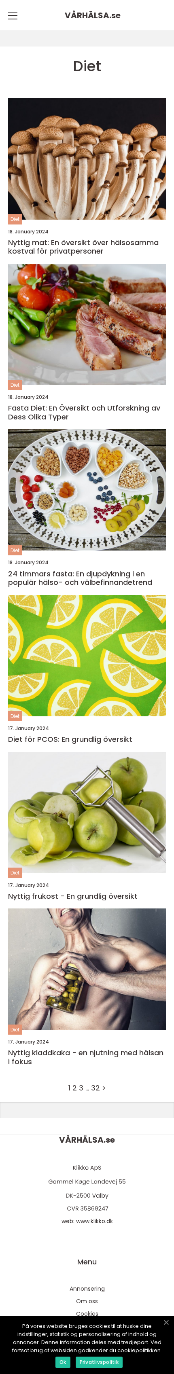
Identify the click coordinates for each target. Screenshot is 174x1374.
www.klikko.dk (94, 1221)
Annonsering (87, 1289)
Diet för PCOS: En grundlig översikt (70, 739)
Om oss (87, 1301)
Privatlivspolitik (99, 1362)
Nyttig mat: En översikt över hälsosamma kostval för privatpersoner (83, 247)
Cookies (87, 1314)
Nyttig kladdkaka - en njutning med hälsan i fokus (85, 1057)
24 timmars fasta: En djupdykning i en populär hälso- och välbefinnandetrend (80, 578)
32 (95, 1088)
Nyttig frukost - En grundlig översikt (73, 896)
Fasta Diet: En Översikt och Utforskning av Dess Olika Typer (84, 412)
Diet (15, 219)
